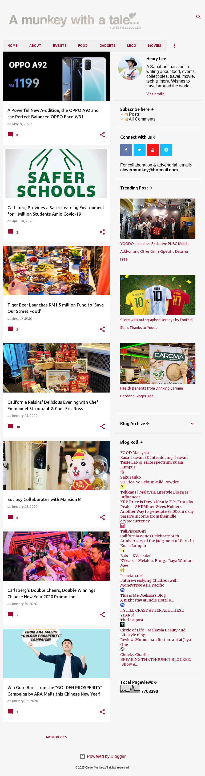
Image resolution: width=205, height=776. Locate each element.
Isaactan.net (131, 575)
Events (59, 45)
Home (12, 45)
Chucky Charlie (134, 654)
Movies (154, 45)
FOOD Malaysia (134, 452)
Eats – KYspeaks (135, 555)
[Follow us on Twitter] (140, 150)
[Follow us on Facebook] (126, 150)
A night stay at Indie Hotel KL (147, 600)
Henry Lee (156, 58)
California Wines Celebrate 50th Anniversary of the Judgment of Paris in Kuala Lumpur (157, 541)
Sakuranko (130, 477)
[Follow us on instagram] (166, 150)
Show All (130, 664)
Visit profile (155, 94)
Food (83, 45)
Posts (134, 114)
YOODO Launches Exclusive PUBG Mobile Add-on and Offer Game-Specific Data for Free (155, 251)
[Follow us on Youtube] (153, 150)
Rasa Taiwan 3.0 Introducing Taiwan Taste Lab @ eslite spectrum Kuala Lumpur (154, 462)
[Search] (198, 17)
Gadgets (107, 45)
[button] (102, 134)
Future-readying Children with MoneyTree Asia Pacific (149, 583)
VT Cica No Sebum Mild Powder (149, 482)
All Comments (141, 119)
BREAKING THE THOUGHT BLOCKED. (155, 659)
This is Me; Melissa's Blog (143, 595)
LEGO (131, 45)
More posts (56, 737)
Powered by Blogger (106, 756)
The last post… (133, 620)
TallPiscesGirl (133, 531)
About (35, 45)
